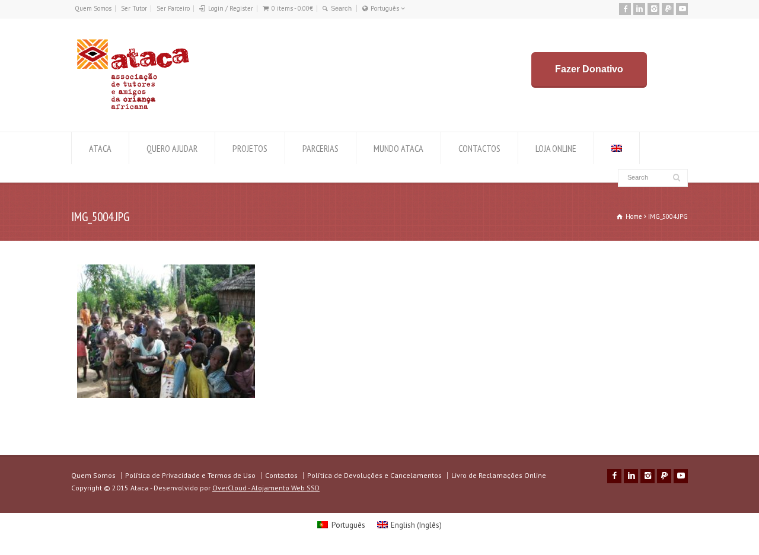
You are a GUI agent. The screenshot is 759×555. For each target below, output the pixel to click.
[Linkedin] (639, 9)
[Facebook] (625, 9)
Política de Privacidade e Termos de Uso (190, 475)
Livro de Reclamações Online (498, 475)
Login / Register (230, 8)
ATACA (100, 148)
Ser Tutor (134, 8)
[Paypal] (668, 9)
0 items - (292, 8)
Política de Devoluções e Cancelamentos (374, 475)
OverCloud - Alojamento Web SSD (266, 487)
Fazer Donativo (589, 69)
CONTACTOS (479, 148)
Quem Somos (93, 8)
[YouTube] (682, 9)
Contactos (281, 475)
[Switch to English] (616, 148)
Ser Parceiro (173, 8)
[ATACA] (132, 109)
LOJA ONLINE (555, 148)
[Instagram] (653, 9)
